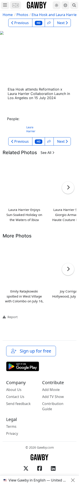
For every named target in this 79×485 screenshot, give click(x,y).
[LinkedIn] (53, 468)
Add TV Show (53, 396)
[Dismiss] (72, 480)
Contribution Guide (52, 406)
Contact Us (15, 396)
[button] (15, 5)
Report (12, 317)
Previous (21, 22)
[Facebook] (39, 468)
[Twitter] (26, 468)
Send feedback (18, 403)
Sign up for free (34, 351)
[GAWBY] (37, 5)
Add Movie (51, 389)
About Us (14, 389)
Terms (11, 426)
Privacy (12, 433)
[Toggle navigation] (5, 5)
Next (61, 22)
